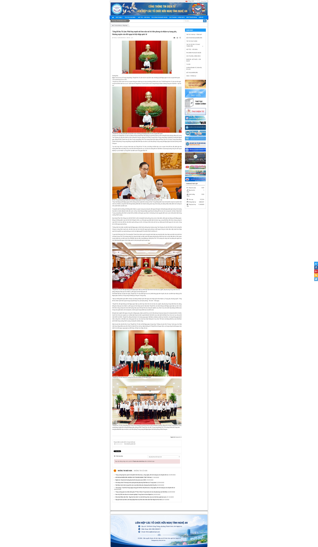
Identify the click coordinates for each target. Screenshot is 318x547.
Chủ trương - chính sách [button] (177, 17)
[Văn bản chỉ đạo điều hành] (195, 84)
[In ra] (177, 37)
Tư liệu (188, 64)
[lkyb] (195, 138)
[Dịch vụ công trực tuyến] (195, 93)
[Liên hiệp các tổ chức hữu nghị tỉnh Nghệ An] (116, 9)
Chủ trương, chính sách (193, 56)
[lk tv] (195, 149)
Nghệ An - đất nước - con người (193, 60)
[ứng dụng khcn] (195, 111)
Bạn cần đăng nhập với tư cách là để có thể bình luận (134, 461)
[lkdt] (195, 127)
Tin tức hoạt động (191, 41)
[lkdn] (195, 144)
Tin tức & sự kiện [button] (130, 17)
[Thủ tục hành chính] (195, 102)
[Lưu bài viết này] (180, 37)
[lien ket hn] (195, 122)
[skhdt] (195, 173)
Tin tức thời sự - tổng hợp (194, 34)
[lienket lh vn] (195, 118)
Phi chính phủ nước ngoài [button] (159, 17)
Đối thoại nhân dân (192, 72)
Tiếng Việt (190, 1)
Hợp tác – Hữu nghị (192, 49)
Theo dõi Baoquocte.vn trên (119, 79)
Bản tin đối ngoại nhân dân (194, 37)
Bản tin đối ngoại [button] (191, 17)
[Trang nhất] (113, 17)
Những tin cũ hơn (140, 471)
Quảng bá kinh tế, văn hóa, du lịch (194, 68)
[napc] (195, 158)
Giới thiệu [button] (119, 17)
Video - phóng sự (191, 76)
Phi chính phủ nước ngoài (193, 52)
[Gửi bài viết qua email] (175, 37)
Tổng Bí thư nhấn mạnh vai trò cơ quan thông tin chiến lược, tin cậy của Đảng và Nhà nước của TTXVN (138, 81)
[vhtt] (195, 179)
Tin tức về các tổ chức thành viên (193, 45)
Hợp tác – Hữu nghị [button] (144, 17)
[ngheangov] (195, 167)
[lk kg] (195, 133)
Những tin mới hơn (125, 471)
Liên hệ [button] (201, 17)
